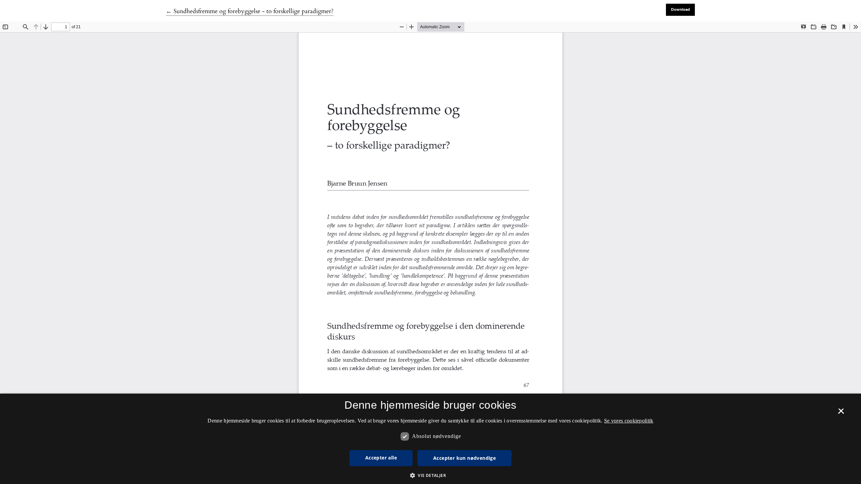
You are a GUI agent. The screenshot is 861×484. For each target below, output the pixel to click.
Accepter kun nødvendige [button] (464, 458)
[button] (430, 475)
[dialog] (430, 439)
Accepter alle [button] (381, 457)
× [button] (841, 413)
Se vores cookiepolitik (628, 421)
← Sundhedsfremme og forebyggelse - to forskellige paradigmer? (250, 11)
